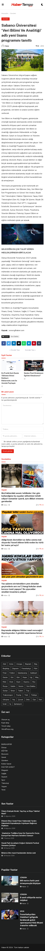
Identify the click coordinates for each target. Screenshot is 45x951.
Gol (12, 677)
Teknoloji (5, 783)
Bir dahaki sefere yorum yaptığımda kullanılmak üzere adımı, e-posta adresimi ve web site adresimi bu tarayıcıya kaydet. (21, 443)
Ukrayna (6, 699)
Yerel (3, 790)
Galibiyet (33, 673)
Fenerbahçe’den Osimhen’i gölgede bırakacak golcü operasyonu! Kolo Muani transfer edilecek (31, 919)
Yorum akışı (5, 726)
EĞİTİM (4, 751)
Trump (18, 695)
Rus (34, 682)
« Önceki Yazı (14, 350)
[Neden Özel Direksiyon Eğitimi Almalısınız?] (34, 365)
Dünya (3, 747)
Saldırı (13, 686)
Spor (3, 780)
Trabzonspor (8, 695)
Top (27, 690)
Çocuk (20, 699)
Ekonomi (4, 754)
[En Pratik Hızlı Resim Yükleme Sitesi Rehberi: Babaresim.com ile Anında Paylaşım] (11, 365)
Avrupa (19, 664)
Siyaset (4, 777)
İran (40, 699)
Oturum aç (5, 719)
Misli (4, 682)
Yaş (13, 699)
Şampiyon (18, 704)
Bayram (28, 664)
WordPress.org (7, 729)
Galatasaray (22, 673)
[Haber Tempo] (22, 4)
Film (35, 668)
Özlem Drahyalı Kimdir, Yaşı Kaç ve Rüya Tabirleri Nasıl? (20, 812)
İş (10, 704)
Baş (35, 664)
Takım (20, 690)
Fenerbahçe (26, 668)
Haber (7, 46)
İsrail (4, 704)
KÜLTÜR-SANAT (8, 767)
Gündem (13, 13)
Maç (37, 677)
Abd (4, 664)
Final (4, 673)
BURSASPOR (6, 744)
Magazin (4, 770)
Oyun (18, 682)
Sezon (20, 686)
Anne (11, 664)
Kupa (25, 677)
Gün (18, 677)
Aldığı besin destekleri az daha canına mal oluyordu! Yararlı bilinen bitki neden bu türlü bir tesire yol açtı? (22, 542)
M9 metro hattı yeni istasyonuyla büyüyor (30, 882)
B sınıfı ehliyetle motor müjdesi (31, 898)
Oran (11, 682)
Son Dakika (14, 336)
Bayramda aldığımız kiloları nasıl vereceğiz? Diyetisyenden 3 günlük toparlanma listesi (22, 631)
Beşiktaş (6, 668)
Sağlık (3, 773)
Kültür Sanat (6, 764)
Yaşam (4, 786)
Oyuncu (26, 682)
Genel (3, 757)
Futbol (12, 673)
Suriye (5, 690)
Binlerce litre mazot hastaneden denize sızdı (18, 853)
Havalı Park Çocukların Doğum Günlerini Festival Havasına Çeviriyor (20, 844)
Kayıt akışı (5, 723)
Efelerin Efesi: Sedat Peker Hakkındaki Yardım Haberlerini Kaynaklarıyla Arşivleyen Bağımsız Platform (19, 823)
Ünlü (28, 699)
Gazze (5, 677)
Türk (26, 695)
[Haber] (2, 46)
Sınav (13, 690)
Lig (31, 677)
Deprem (15, 668)
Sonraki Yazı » (30, 350)
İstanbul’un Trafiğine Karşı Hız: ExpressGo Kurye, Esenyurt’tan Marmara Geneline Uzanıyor (20, 834)
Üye (34, 699)
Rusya (5, 686)
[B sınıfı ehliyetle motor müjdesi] (9, 897)
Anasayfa (4, 13)
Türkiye (34, 695)
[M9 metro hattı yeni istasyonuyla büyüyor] (9, 880)
